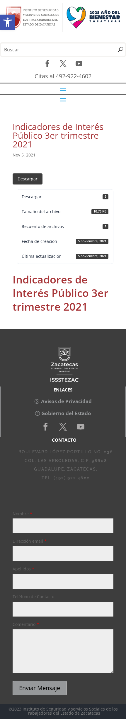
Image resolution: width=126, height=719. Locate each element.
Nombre (22, 513)
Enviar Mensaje (39, 688)
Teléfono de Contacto (33, 596)
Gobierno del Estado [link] (66, 413)
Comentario (26, 624)
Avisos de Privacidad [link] (66, 401)
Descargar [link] (28, 179)
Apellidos (23, 569)
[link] (7, 22)
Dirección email (30, 541)
